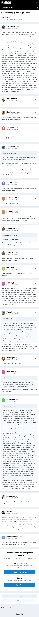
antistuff (9, 511)
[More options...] (35, 27)
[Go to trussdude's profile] (3, 269)
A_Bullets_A (11, 127)
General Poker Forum (16, 19)
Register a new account (20, 572)
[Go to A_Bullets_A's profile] (3, 128)
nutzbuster (10, 496)
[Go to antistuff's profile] (3, 512)
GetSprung (10, 399)
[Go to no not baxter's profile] (3, 199)
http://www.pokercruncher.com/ (17, 245)
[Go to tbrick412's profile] (3, 183)
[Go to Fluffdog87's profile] (3, 359)
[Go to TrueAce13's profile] (3, 253)
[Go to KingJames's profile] (3, 229)
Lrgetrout (10, 371)
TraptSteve (6, 17)
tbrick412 (9, 182)
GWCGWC (10, 283)
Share (20, 596)
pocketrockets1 (12, 536)
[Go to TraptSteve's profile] (3, 27)
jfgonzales (10, 211)
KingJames (10, 228)
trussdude (10, 268)
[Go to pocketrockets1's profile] (3, 537)
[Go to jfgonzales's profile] (3, 212)
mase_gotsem (11, 99)
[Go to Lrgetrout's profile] (3, 372)
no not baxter (11, 198)
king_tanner (10, 112)
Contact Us (19, 614)
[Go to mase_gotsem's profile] (3, 100)
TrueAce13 (10, 252)
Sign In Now (19, 585)
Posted (12, 28)
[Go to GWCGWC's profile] (3, 284)
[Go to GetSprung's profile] (3, 400)
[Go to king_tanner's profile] (3, 113)
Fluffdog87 (10, 358)
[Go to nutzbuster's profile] (3, 497)
